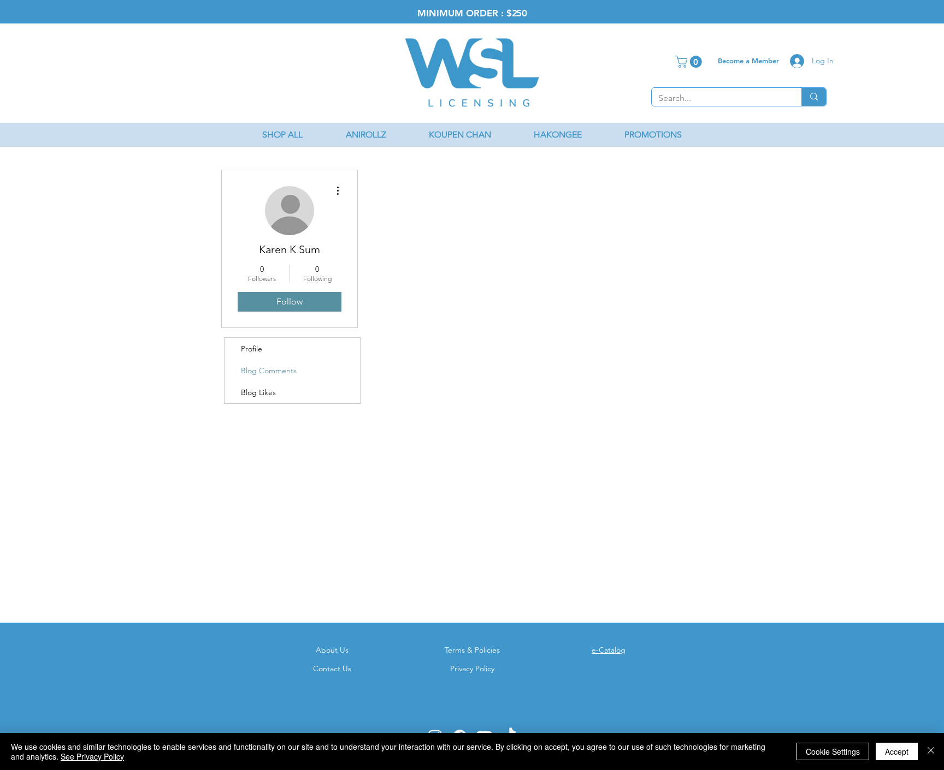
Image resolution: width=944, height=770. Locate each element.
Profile (251, 349)
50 (521, 13)
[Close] (930, 751)
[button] (690, 62)
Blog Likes (258, 392)
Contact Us (332, 668)
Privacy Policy (472, 668)
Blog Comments (269, 370)
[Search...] (813, 97)
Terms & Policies (472, 650)
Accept (896, 751)
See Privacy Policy (92, 756)
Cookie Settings (833, 751)
